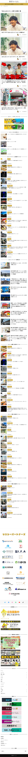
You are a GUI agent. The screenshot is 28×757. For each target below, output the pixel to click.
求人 (1, 688)
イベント (2, 684)
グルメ (2, 675)
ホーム (2, 670)
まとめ (2, 677)
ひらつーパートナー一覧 (5, 618)
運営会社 (2, 741)
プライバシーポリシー (4, 740)
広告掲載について (4, 743)
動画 (1, 681)
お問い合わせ (3, 693)
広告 (1, 691)
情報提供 (2, 736)
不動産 (2, 689)
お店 (1, 679)
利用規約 (2, 738)
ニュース (2, 672)
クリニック (2, 682)
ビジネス (2, 686)
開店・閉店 (2, 674)
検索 (25, 751)
